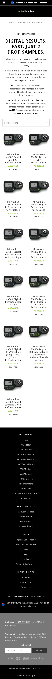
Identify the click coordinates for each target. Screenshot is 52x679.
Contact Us (26, 587)
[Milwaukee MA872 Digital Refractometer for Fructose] (13, 187)
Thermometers (26, 483)
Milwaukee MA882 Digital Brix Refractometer (39, 253)
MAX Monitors (26, 474)
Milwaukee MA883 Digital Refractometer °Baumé (13, 300)
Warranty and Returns (26, 544)
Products (22, 22)
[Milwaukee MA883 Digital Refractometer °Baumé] (13, 282)
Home (11, 22)
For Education (26, 516)
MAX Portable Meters (26, 459)
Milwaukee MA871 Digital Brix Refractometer (39, 158)
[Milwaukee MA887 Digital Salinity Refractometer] (13, 140)
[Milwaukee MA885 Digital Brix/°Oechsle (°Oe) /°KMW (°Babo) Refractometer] (13, 332)
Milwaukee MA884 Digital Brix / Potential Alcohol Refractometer (38, 302)
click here (36, 110)
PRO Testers (26, 444)
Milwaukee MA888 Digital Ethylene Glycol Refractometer (13, 403)
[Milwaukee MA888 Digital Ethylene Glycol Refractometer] (13, 385)
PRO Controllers (26, 479)
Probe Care (26, 488)
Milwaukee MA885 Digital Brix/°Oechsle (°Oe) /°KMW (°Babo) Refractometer (13, 353)
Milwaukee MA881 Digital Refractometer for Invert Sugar (13, 253)
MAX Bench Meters (26, 464)
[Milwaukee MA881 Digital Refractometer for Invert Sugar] (13, 235)
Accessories (26, 498)
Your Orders (26, 577)
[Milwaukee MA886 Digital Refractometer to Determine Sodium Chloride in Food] (39, 332)
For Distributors (26, 526)
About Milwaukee (26, 511)
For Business (26, 521)
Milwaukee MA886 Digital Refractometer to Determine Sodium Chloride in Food (38, 353)
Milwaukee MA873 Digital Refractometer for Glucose (39, 205)
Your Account (26, 582)
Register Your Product (26, 539)
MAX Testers (26, 449)
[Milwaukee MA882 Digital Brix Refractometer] (39, 235)
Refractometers (36, 22)
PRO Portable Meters (26, 454)
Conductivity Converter (26, 564)
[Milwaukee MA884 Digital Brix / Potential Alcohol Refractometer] (39, 282)
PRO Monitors (26, 469)
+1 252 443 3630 (22, 622)
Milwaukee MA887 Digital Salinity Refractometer (13, 158)
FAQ (26, 554)
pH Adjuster (26, 559)
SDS (26, 549)
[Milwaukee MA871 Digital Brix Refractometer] (39, 140)
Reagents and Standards (26, 493)
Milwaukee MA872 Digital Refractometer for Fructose (13, 205)
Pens (26, 440)
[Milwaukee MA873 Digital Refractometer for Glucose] (39, 187)
